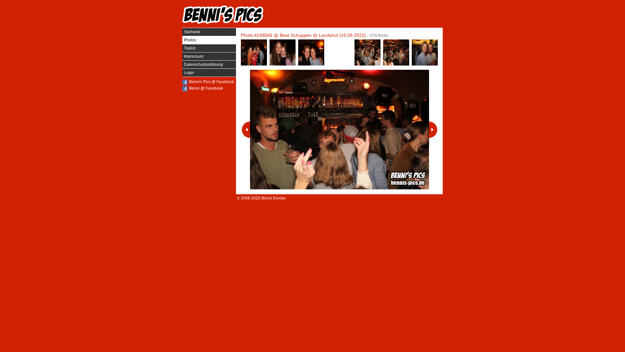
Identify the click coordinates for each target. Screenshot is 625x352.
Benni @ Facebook (206, 88)
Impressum (193, 56)
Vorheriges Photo (246, 130)
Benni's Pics (223, 14)
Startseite (192, 32)
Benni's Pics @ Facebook (211, 82)
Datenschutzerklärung (203, 64)
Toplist (189, 48)
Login (189, 72)
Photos (190, 40)
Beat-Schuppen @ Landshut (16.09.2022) (323, 35)
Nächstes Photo (433, 130)
